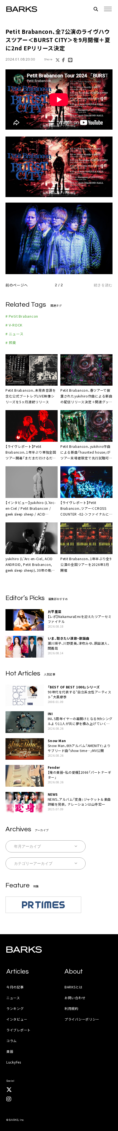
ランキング (15, 1008)
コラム (11, 1040)
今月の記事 (15, 987)
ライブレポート (18, 1030)
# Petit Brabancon (21, 316)
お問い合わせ (74, 997)
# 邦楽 (10, 342)
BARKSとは (73, 987)
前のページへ (16, 285)
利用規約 (71, 1008)
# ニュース (14, 333)
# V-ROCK (14, 325)
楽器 (9, 1051)
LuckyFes (13, 1062)
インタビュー (16, 1019)
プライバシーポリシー (81, 1019)
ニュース (13, 997)
